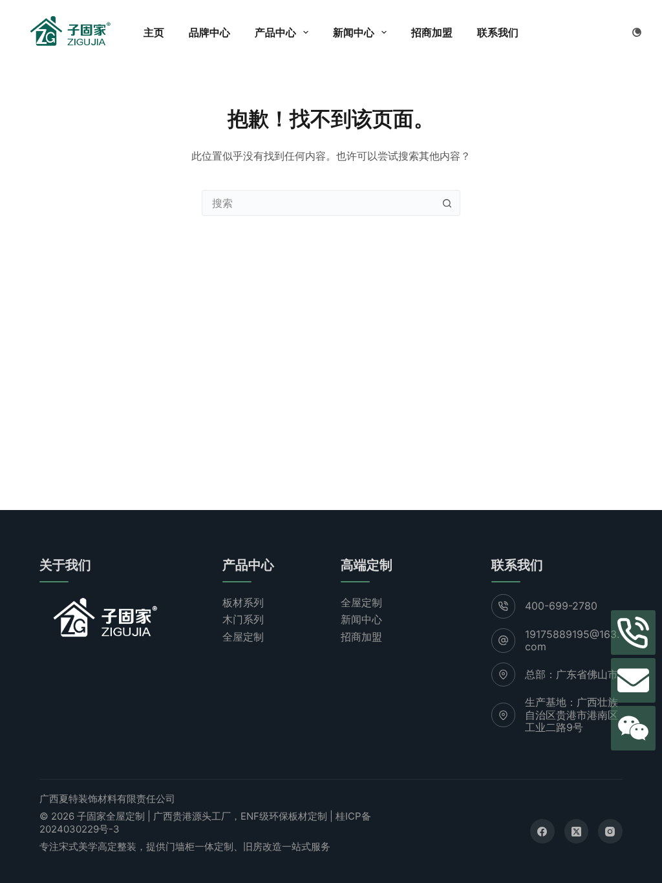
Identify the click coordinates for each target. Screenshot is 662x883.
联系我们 (497, 32)
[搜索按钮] (447, 203)
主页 (154, 32)
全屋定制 (243, 636)
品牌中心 (209, 32)
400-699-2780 (561, 605)
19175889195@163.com (572, 640)
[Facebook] (542, 831)
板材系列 (243, 602)
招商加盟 (432, 32)
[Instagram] (610, 831)
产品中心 (275, 32)
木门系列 (243, 619)
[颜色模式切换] (637, 32)
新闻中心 (353, 32)
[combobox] (318, 203)
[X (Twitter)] (576, 831)
